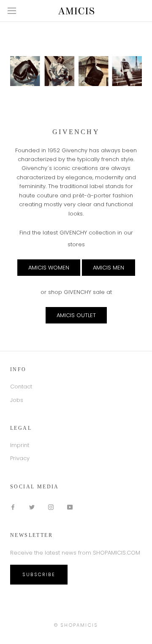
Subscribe (38, 574)
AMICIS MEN (108, 268)
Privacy (20, 458)
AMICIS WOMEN (48, 268)
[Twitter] (32, 506)
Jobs (16, 400)
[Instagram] (51, 506)
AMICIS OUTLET (76, 315)
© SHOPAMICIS (76, 625)
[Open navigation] (12, 11)
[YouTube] (70, 506)
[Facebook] (13, 506)
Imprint (19, 445)
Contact (21, 387)
